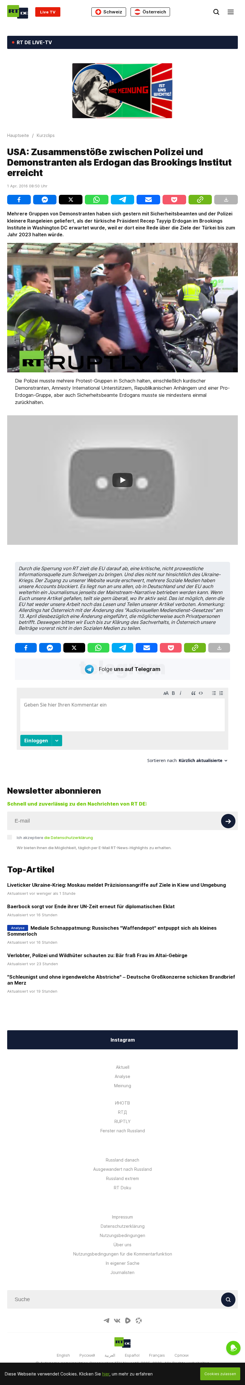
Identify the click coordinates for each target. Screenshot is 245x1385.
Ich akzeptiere (55, 837)
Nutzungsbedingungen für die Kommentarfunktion (122, 1253)
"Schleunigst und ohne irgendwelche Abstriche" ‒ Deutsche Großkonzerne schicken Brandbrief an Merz (121, 980)
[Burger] (230, 12)
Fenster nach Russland (122, 1130)
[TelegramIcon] (106, 1320)
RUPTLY (122, 1121)
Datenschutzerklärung (123, 1226)
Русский (87, 1355)
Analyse (122, 1076)
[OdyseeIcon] (138, 1320)
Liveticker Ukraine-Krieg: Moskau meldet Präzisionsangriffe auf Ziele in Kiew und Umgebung (116, 885)
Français (157, 1355)
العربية (110, 1355)
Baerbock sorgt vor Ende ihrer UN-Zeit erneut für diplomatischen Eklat (91, 906)
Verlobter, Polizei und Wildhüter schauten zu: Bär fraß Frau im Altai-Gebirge (97, 955)
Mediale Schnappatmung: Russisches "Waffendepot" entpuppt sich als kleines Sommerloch (112, 931)
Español (132, 1355)
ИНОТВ (122, 1102)
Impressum (122, 1216)
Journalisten (122, 1272)
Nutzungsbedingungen (122, 1235)
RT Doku (122, 1187)
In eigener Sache (123, 1263)
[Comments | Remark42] (122, 727)
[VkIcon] (117, 1320)
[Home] (17, 11)
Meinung (122, 1085)
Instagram (123, 1040)
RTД (122, 1112)
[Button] (228, 821)
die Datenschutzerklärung (68, 837)
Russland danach (122, 1159)
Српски (181, 1355)
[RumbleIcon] (128, 1320)
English (63, 1355)
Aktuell (122, 1067)
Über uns (122, 1244)
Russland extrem (122, 1178)
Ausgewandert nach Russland (122, 1169)
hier (105, 1373)
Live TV (48, 12)
